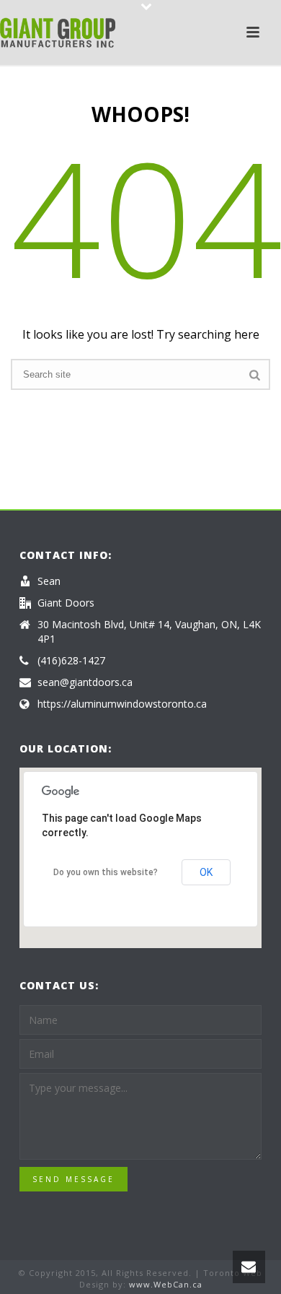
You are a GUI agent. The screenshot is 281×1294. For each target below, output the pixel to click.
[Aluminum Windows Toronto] (57, 32)
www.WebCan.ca (165, 1284)
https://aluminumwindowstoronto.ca (122, 704)
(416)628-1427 (71, 660)
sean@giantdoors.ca (85, 682)
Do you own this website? (105, 872)
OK (206, 872)
